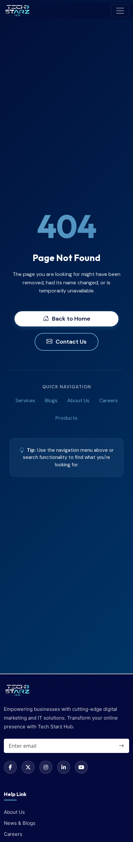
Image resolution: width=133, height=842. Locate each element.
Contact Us (71, 342)
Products (66, 418)
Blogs (51, 400)
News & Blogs (20, 823)
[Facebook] (10, 767)
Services (25, 400)
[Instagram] (45, 767)
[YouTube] (81, 767)
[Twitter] (28, 767)
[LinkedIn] (63, 767)
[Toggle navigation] (120, 10)
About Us (78, 400)
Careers (108, 400)
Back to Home (71, 319)
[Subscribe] (121, 745)
